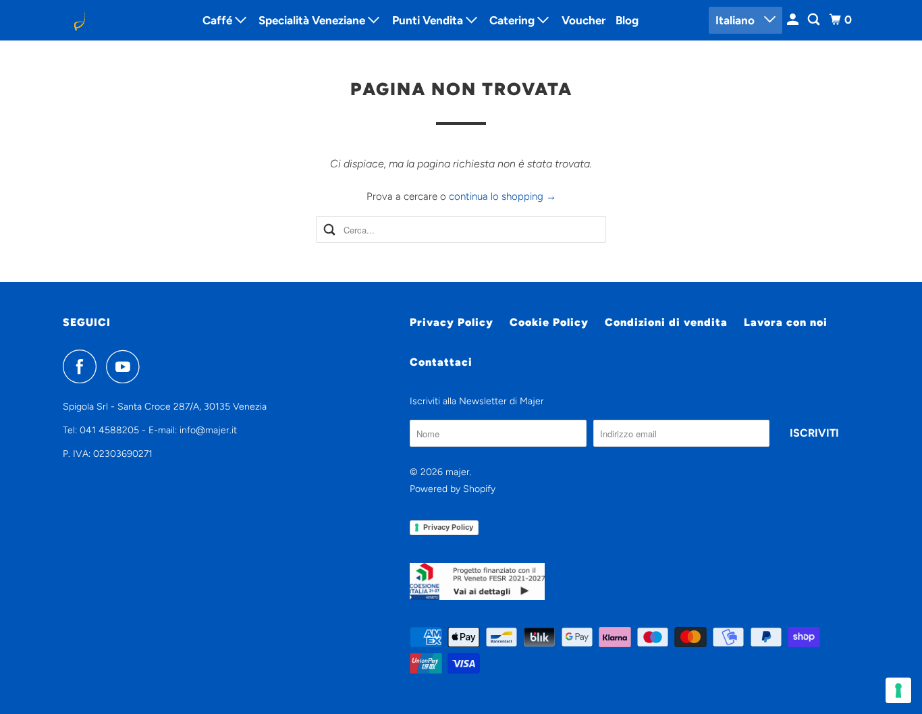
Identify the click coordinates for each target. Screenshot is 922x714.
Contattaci (441, 362)
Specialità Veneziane (313, 20)
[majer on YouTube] (126, 366)
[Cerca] (814, 20)
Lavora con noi (786, 322)
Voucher (583, 20)
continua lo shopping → (502, 196)
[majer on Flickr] (152, 366)
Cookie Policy (549, 322)
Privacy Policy (451, 322)
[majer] (123, 20)
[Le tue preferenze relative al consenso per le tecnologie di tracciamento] (898, 690)
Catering (513, 20)
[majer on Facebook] (83, 366)
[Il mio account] (793, 20)
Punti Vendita (429, 20)
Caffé (218, 20)
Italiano (736, 20)
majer (457, 472)
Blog (627, 20)
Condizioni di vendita (666, 322)
